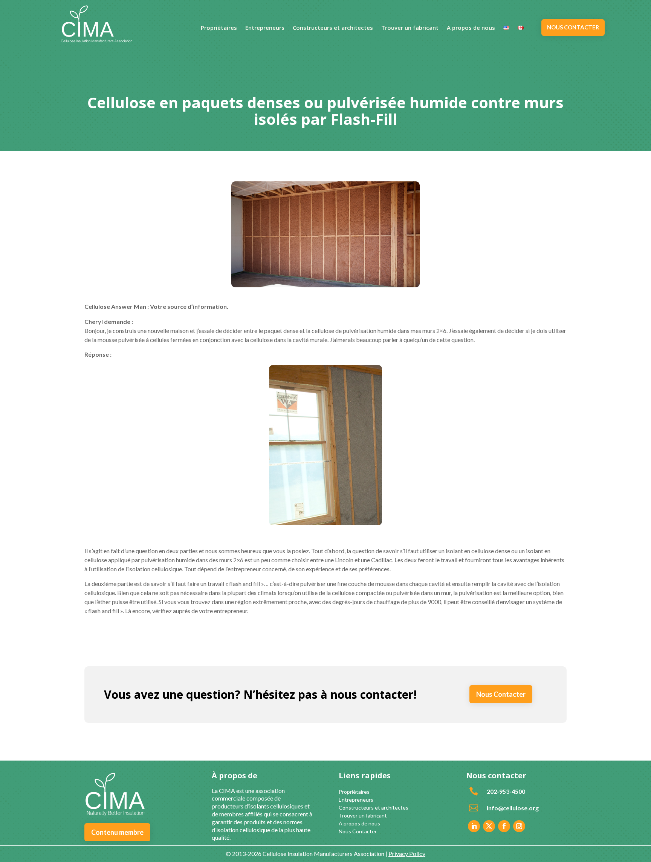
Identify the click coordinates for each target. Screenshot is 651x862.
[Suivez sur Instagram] (519, 826)
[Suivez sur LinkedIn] (474, 826)
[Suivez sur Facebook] (504, 826)
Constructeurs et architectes (333, 28)
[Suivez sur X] (489, 826)
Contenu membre (117, 832)
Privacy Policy (406, 853)
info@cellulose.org (513, 807)
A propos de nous (471, 28)
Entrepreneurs (264, 28)
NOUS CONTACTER (573, 27)
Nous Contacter (501, 694)
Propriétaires (219, 28)
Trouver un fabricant (410, 28)
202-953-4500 (506, 791)
